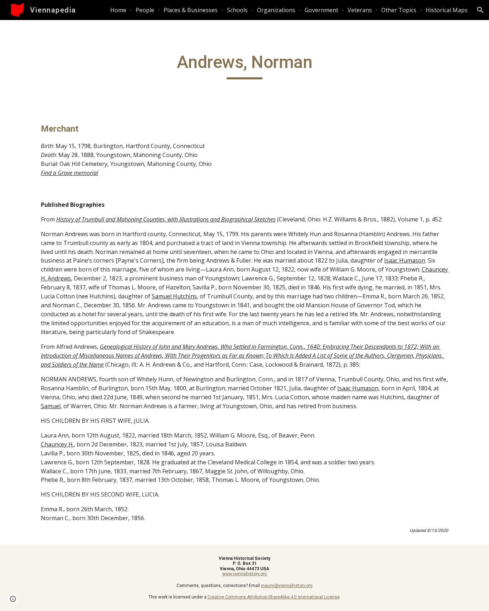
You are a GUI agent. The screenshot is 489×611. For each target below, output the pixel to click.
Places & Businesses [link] (191, 10)
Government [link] (321, 10)
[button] (480, 10)
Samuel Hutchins (174, 296)
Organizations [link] (276, 10)
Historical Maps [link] (447, 10)
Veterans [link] (360, 10)
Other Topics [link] (398, 10)
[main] (244, 65)
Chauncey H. (57, 444)
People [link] (145, 10)
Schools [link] (237, 10)
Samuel (50, 406)
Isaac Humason (404, 260)
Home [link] (118, 10)
